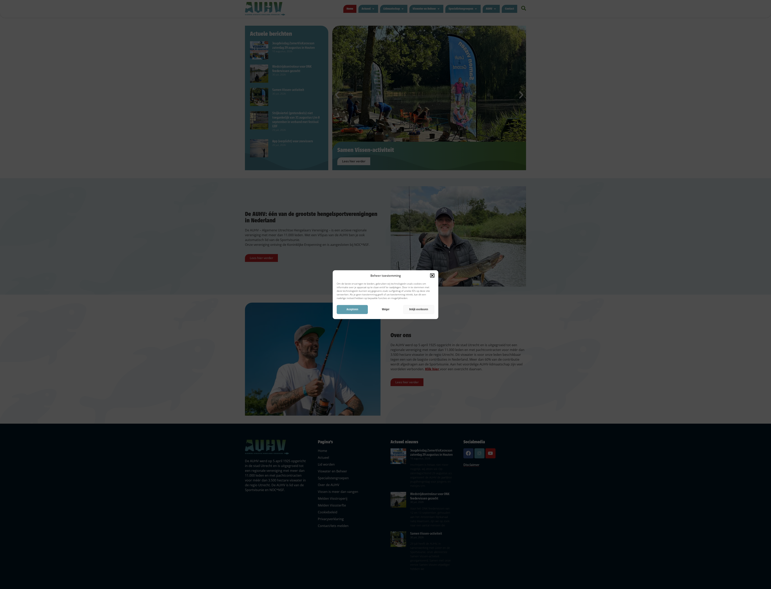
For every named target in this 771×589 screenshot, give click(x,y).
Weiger (385, 309)
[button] (432, 276)
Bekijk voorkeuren (418, 309)
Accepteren (352, 309)
